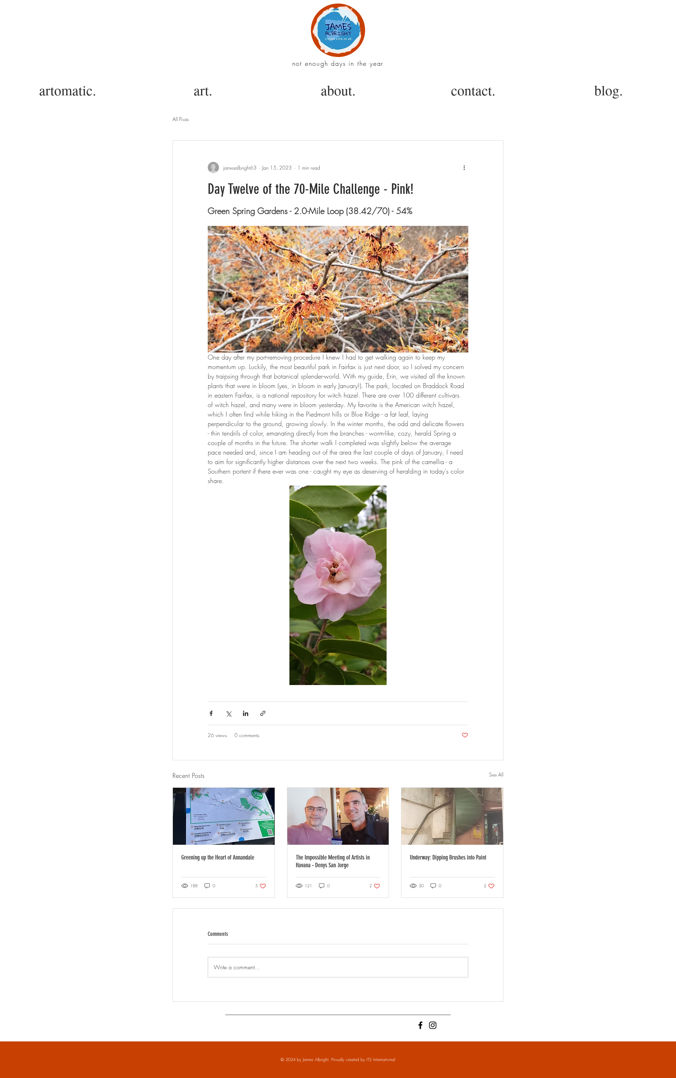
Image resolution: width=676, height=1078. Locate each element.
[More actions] (464, 167)
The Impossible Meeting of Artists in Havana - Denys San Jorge (333, 861)
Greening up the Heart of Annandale (217, 857)
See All (496, 774)
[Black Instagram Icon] (433, 1025)
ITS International (381, 1060)
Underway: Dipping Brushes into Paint (448, 857)
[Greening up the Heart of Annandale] (224, 816)
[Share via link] (262, 713)
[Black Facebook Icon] (420, 1025)
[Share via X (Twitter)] (228, 713)
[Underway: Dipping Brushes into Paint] (452, 816)
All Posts (181, 119)
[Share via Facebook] (211, 713)
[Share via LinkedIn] (245, 713)
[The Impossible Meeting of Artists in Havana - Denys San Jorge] (338, 816)
